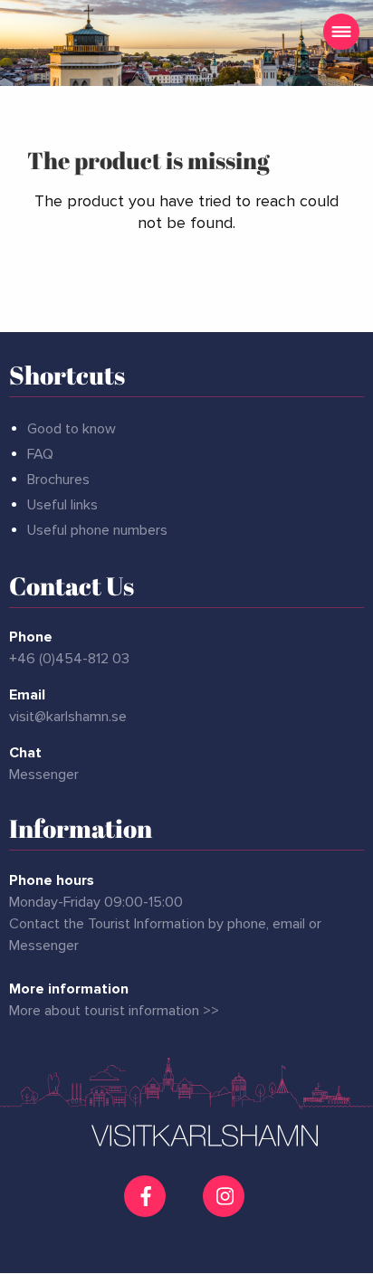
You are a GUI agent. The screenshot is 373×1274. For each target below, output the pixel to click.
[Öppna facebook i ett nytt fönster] (147, 1196)
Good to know (71, 429)
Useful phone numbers (97, 530)
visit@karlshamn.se (68, 717)
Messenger (44, 774)
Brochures (58, 480)
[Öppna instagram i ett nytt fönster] (226, 1209)
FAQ (40, 454)
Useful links (62, 505)
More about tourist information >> (114, 1011)
